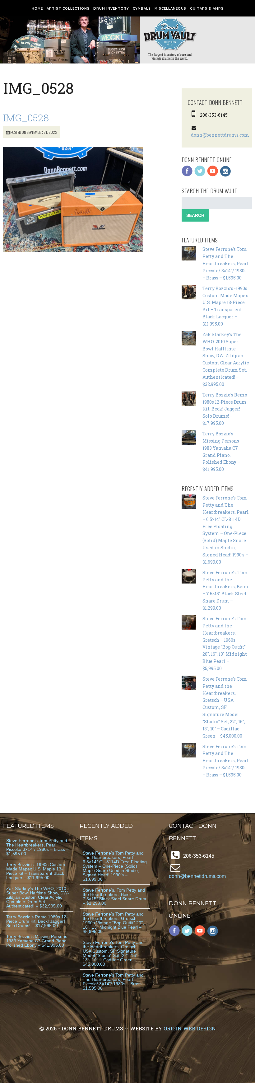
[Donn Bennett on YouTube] (212, 175)
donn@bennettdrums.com (220, 135)
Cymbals (142, 9)
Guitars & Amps (207, 9)
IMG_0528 (26, 117)
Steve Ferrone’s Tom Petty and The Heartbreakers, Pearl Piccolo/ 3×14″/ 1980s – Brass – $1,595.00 (225, 263)
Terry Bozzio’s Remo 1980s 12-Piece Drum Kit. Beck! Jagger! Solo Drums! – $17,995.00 (224, 409)
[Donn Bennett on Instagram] (225, 175)
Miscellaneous (170, 9)
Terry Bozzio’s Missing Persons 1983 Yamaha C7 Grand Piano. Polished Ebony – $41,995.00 (37, 941)
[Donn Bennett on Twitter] (200, 175)
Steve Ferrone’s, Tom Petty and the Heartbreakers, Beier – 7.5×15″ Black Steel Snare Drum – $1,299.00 (114, 897)
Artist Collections (68, 9)
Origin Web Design (190, 1028)
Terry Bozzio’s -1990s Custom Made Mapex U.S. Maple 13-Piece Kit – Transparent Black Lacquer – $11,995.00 (35, 871)
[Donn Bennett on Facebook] (187, 175)
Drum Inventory (111, 9)
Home (37, 9)
